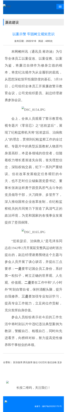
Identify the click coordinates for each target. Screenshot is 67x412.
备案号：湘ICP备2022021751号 (48, 406)
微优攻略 (52, 362)
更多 (59, 362)
